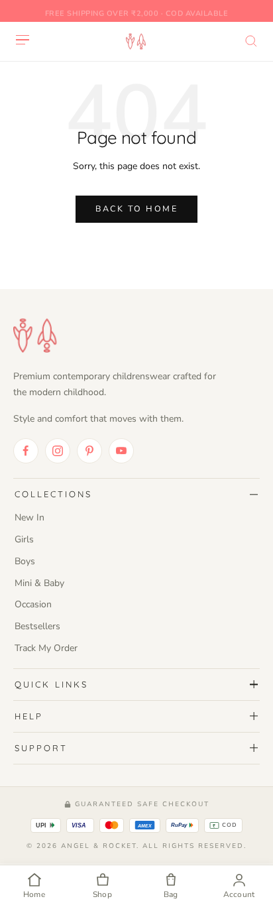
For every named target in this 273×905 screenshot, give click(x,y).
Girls (24, 539)
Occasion (33, 604)
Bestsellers (37, 626)
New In (29, 517)
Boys (25, 561)
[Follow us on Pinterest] (89, 450)
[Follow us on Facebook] (25, 450)
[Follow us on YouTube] (121, 450)
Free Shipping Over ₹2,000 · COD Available (137, 10)
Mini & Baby (39, 583)
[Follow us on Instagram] (57, 450)
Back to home (136, 208)
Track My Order (46, 648)
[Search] (251, 41)
